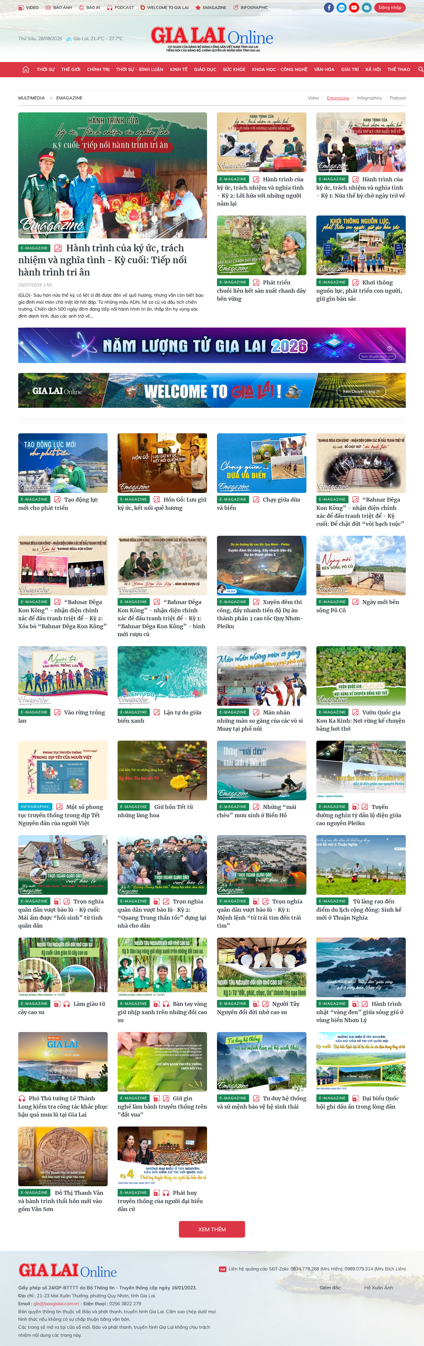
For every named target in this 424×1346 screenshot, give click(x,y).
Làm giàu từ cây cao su (61, 1008)
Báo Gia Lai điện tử (212, 39)
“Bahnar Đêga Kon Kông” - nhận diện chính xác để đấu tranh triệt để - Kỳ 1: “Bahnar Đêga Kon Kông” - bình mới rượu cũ (161, 618)
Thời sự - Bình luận (139, 69)
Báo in (93, 7)
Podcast (124, 7)
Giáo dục (205, 69)
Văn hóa (324, 69)
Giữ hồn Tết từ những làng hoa (155, 811)
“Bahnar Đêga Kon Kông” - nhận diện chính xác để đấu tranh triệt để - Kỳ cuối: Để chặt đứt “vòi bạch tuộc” (360, 511)
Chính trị (98, 69)
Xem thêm (212, 1229)
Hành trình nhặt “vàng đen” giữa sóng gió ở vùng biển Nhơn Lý (359, 1012)
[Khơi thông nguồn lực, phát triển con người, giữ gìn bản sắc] (361, 245)
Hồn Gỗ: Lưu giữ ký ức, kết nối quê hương (162, 503)
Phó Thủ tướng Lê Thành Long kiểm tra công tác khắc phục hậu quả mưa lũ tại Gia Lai (63, 1106)
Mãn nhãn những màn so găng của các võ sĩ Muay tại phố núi (260, 720)
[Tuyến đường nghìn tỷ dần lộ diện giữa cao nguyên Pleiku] (361, 770)
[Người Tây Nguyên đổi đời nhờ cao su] (261, 967)
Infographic (254, 7)
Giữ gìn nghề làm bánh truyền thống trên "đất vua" (162, 1106)
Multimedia (31, 97)
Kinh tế (178, 69)
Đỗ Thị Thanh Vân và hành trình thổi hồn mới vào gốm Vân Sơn (60, 1201)
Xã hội (373, 69)
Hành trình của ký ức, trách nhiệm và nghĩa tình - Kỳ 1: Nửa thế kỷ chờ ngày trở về (360, 187)
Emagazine (214, 7)
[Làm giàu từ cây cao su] (63, 967)
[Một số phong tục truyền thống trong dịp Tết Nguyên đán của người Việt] (63, 770)
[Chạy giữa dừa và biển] (261, 463)
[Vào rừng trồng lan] (63, 676)
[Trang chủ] (25, 69)
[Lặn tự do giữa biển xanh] (162, 676)
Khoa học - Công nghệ (279, 69)
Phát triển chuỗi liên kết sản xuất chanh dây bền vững (261, 290)
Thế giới (70, 69)
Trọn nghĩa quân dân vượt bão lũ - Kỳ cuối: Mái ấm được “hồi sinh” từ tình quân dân (61, 913)
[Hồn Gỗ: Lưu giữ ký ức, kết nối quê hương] (162, 463)
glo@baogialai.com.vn (56, 1304)
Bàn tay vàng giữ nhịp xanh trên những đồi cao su (162, 1012)
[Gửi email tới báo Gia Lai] (367, 8)
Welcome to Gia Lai (167, 7)
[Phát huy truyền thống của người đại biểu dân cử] (162, 1156)
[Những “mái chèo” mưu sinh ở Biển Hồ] (261, 770)
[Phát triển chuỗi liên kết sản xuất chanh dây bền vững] (261, 245)
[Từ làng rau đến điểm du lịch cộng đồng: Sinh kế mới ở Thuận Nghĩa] (361, 865)
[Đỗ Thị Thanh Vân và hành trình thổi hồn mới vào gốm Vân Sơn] (63, 1156)
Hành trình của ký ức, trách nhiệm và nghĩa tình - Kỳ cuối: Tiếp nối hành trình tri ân (102, 260)
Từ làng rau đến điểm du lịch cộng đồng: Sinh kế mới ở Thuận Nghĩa (358, 909)
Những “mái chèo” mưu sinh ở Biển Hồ (256, 811)
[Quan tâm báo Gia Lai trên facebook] (329, 8)
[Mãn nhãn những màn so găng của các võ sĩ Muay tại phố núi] (261, 676)
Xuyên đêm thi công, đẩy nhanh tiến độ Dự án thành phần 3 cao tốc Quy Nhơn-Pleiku (260, 614)
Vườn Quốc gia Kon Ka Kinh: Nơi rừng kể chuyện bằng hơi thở (360, 720)
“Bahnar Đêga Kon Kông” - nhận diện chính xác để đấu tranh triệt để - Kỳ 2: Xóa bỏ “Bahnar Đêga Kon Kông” (62, 614)
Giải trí (350, 69)
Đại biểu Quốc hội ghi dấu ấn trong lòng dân (357, 1102)
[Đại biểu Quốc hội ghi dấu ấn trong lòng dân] (361, 1062)
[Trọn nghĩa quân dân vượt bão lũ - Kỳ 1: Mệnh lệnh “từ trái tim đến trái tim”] (261, 865)
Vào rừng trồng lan (61, 716)
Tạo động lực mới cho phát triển (58, 503)
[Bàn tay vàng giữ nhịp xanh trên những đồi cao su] (162, 967)
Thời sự (46, 69)
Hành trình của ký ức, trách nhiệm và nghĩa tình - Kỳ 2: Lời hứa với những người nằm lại (260, 191)
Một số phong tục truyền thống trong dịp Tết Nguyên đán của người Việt (60, 815)
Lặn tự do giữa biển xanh (159, 716)
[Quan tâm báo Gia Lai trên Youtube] (354, 8)
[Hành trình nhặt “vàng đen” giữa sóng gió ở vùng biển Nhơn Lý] (361, 967)
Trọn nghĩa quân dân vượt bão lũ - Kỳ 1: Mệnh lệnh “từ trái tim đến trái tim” (259, 913)
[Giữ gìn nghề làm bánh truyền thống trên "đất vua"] (162, 1062)
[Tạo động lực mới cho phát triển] (63, 463)
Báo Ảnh (62, 7)
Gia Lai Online (68, 1269)
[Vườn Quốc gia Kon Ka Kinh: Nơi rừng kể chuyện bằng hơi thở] (361, 676)
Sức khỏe (234, 69)
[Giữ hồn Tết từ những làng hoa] (162, 770)
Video (32, 7)
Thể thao (399, 69)
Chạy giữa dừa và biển (258, 503)
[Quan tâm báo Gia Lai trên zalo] (341, 8)
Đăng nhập (390, 7)
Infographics (369, 97)
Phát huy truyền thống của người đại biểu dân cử (160, 1201)
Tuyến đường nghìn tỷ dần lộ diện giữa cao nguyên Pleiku (358, 815)
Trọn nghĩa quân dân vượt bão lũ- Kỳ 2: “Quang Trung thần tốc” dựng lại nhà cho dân (162, 913)
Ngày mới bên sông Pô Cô (357, 606)
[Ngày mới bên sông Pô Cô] (361, 565)
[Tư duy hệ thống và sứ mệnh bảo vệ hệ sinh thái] (261, 1062)
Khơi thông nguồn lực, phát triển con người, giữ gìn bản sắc (359, 290)
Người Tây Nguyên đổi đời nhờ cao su (258, 1008)
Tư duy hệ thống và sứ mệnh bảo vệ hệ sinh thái (261, 1102)
